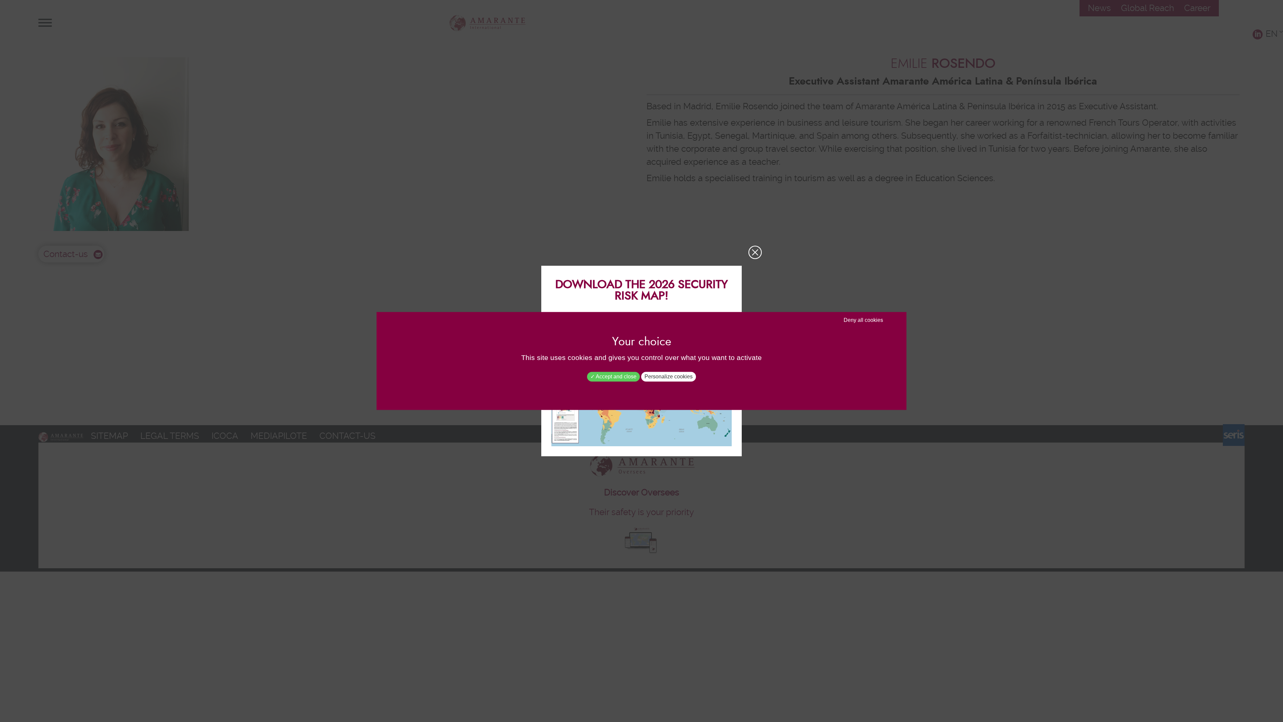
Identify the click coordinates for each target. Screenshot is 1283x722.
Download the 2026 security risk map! (641, 290)
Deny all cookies (863, 320)
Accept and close (615, 376)
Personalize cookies (669, 376)
